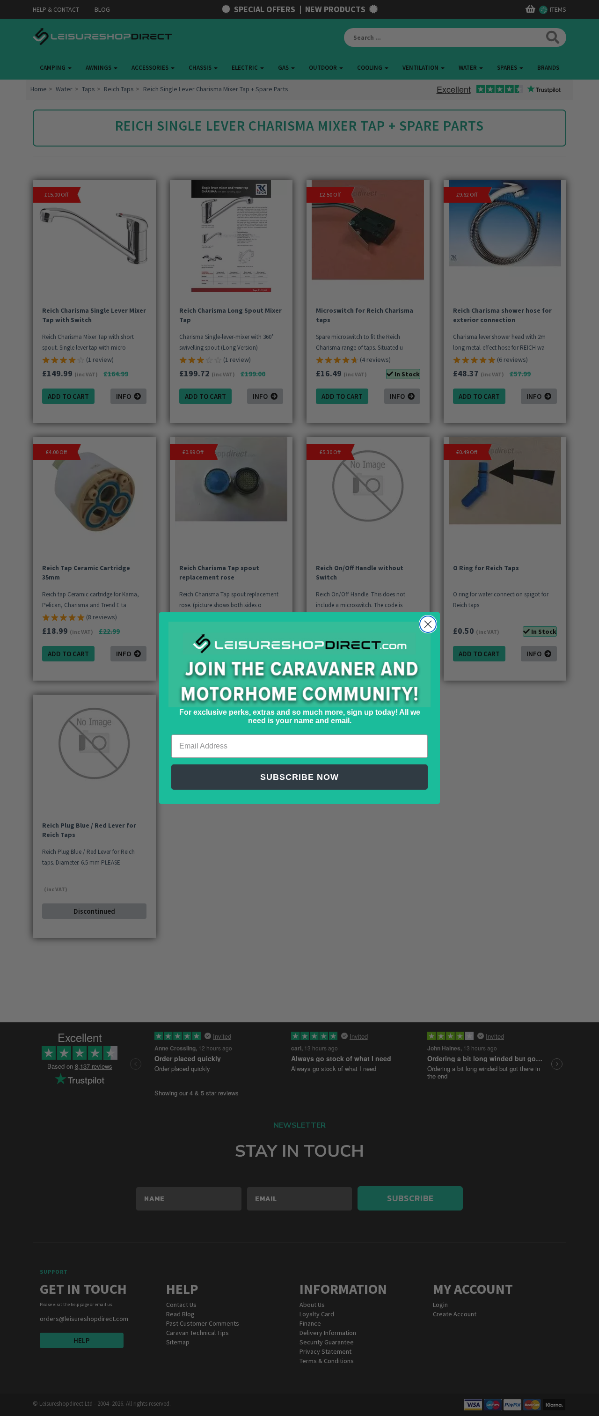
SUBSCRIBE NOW (299, 777)
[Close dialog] (428, 624)
